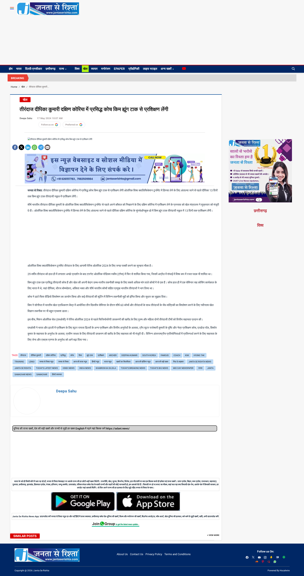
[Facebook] (15, 146)
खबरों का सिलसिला (123, 361)
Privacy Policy (154, 554)
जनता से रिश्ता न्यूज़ (46, 361)
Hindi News (68, 368)
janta (210, 368)
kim (187, 355)
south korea (149, 355)
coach (177, 355)
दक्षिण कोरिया (51, 355)
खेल (85, 69)
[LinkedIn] (28, 146)
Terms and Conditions (177, 554)
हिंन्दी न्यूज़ (95, 361)
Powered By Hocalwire (279, 570)
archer (113, 355)
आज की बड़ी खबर (161, 361)
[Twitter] (21, 146)
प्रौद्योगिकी (133, 69)
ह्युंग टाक (90, 355)
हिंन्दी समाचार (57, 374)
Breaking (17, 78)
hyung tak (199, 355)
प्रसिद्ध (63, 355)
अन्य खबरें (166, 69)
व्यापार (94, 69)
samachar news (23, 374)
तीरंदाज (23, 355)
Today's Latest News (47, 368)
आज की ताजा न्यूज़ (80, 361)
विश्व (77, 69)
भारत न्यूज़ (107, 361)
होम (11, 69)
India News (85, 368)
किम (80, 355)
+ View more (213, 535)
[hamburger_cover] (12, 8)
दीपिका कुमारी (36, 355)
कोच (72, 355)
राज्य (61, 69)
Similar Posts (25, 536)
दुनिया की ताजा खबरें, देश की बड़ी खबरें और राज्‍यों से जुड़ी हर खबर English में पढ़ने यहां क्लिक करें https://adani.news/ (71, 428)
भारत (19, 69)
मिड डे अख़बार (178, 361)
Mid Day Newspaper (183, 368)
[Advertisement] (152, 41)
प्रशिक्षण (101, 355)
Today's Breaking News (133, 368)
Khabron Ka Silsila (106, 368)
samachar (41, 374)
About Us (122, 554)
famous (165, 355)
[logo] (48, 8)
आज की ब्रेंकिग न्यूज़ (142, 361)
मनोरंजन (105, 69)
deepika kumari (129, 355)
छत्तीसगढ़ (50, 69)
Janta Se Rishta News (200, 361)
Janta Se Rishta (23, 368)
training (19, 361)
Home (14, 86)
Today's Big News (159, 368)
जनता (200, 368)
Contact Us (136, 554)
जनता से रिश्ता (63, 361)
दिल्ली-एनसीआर (33, 69)
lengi (32, 361)
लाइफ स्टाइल (150, 69)
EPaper (119, 69)
